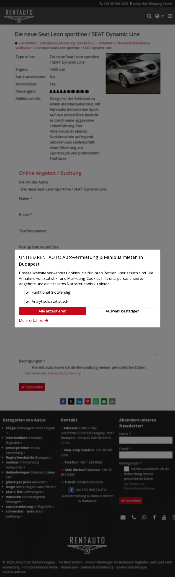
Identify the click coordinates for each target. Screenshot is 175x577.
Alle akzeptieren (52, 311)
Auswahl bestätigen (122, 311)
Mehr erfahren (31, 320)
